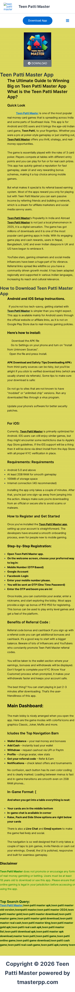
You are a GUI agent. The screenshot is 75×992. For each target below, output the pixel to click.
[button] (37, 21)
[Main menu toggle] (67, 21)
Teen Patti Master (34, 6)
